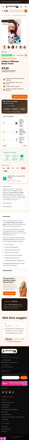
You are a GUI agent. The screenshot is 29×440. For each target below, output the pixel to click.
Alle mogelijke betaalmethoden (10, 409)
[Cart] (25, 6)
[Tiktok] (13, 392)
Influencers (4, 431)
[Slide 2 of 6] (8, 47)
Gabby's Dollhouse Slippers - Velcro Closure (21, 122)
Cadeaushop (5, 419)
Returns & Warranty (7, 203)
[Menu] (3, 6)
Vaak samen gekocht (8, 116)
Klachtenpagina (6, 405)
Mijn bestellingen (6, 429)
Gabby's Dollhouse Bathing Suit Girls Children (22, 130)
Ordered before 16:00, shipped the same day (15, 79)
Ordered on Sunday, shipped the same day (14, 89)
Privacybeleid (5, 407)
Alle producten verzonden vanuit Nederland (13, 417)
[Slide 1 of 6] (4, 47)
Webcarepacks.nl (15, 438)
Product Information (7, 206)
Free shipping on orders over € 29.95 (14, 83)
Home (3, 15)
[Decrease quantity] (8, 123)
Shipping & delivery (7, 186)
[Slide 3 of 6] (12, 47)
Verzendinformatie (6, 414)
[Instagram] (6, 392)
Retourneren (5, 412)
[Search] (25, 11)
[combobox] (17, 11)
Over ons (4, 400)
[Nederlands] (2, 11)
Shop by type (8, 15)
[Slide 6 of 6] (24, 47)
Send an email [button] (10, 293)
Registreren (5, 426)
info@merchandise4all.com (10, 362)
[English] (7, 11)
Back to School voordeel (10, 101)
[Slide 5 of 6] (20, 47)
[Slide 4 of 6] (16, 47)
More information (14, 199)
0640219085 (6, 360)
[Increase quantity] (13, 123)
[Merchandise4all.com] (12, 6)
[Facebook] (3, 392)
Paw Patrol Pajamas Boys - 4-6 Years (22, 139)
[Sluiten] (28, 2)
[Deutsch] (4, 11)
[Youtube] (9, 392)
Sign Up (24, 377)
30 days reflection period (12, 86)
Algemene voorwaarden (8, 402)
